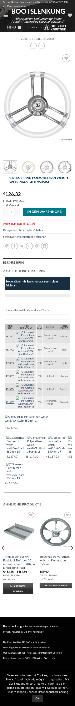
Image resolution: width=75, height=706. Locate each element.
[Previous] (10, 105)
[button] (5, 15)
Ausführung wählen (18, 589)
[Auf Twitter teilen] (22, 246)
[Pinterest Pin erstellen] (37, 246)
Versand (14, 205)
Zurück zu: (35, 27)
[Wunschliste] (70, 15)
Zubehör (27, 38)
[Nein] (69, 689)
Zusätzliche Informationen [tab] (24, 271)
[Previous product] (41, 46)
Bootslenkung (38, 11)
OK (37, 698)
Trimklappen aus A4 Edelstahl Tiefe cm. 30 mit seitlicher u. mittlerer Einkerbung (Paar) (19, 562)
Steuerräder (45, 38)
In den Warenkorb (44, 211)
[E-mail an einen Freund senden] (29, 246)
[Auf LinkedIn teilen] (44, 246)
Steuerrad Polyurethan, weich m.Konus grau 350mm (55, 560)
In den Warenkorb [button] (56, 585)
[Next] (65, 105)
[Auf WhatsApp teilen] (7, 246)
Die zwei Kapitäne (34, 631)
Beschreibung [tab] (13, 262)
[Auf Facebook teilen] (14, 246)
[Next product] (33, 46)
